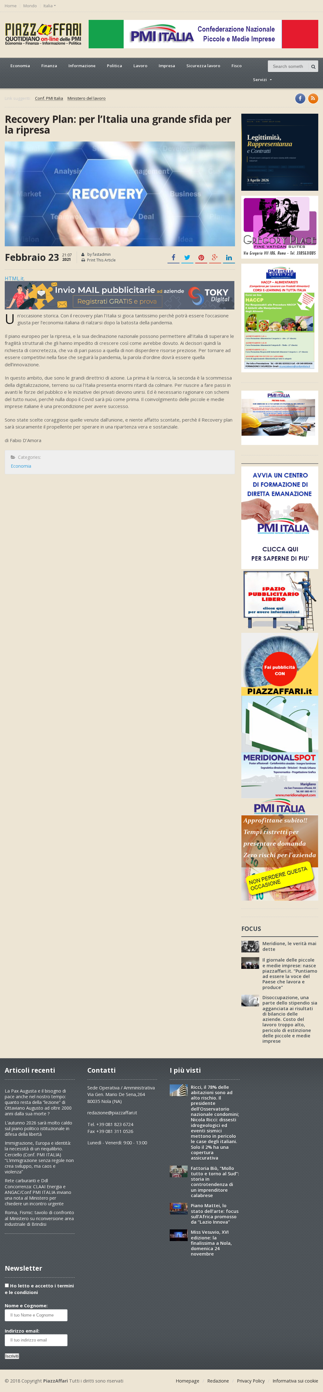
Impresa (167, 66)
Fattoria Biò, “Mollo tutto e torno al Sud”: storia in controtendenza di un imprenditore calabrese (215, 1181)
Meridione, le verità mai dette (289, 946)
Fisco (237, 66)
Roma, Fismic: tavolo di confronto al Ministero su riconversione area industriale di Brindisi (39, 1218)
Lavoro (140, 66)
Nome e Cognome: (26, 1306)
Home (11, 6)
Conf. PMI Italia (49, 98)
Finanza (49, 66)
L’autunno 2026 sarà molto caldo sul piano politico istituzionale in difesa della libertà (38, 1128)
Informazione (82, 66)
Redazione (218, 1381)
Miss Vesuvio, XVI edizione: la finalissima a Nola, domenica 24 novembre (211, 1243)
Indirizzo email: (22, 1331)
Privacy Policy (251, 1381)
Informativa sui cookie (295, 1381)
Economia (20, 66)
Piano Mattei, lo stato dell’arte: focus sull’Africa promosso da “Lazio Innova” (214, 1214)
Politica (114, 66)
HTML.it (14, 278)
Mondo (30, 6)
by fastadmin (98, 254)
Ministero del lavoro (87, 98)
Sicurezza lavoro (203, 66)
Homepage (187, 1381)
